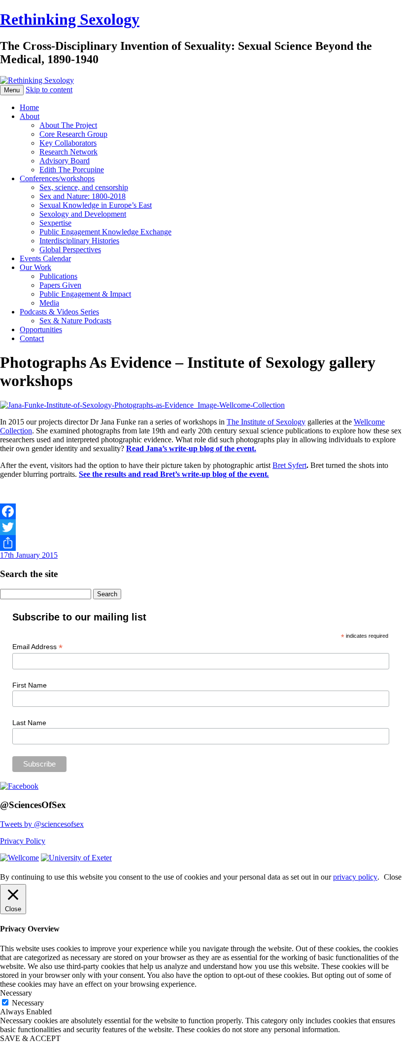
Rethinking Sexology (69, 19)
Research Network (68, 152)
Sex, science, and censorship (83, 187)
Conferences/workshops (57, 178)
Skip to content (49, 89)
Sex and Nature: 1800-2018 (82, 196)
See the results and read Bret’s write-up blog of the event (174, 474)
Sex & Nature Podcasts (75, 320)
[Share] (202, 543)
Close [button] (393, 877)
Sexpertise (55, 223)
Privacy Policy (22, 841)
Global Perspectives (70, 249)
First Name (29, 685)
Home (29, 107)
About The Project (68, 125)
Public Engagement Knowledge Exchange (105, 232)
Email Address (37, 647)
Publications (58, 276)
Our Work (35, 267)
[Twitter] (202, 527)
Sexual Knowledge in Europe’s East (95, 205)
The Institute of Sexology (266, 422)
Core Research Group (73, 134)
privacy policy (355, 877)
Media (49, 303)
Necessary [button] (16, 993)
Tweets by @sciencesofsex (42, 824)
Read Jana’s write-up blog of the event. (191, 448)
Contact (32, 338)
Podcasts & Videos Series (59, 312)
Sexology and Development (82, 214)
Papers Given (60, 285)
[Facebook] (202, 511)
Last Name (29, 723)
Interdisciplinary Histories (79, 240)
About (29, 116)
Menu (12, 90)
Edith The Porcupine (71, 169)
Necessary (28, 1003)
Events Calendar (45, 258)
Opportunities (41, 329)
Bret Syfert (289, 465)
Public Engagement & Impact (85, 294)
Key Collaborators (68, 143)
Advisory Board (64, 160)
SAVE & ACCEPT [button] (30, 1038)
